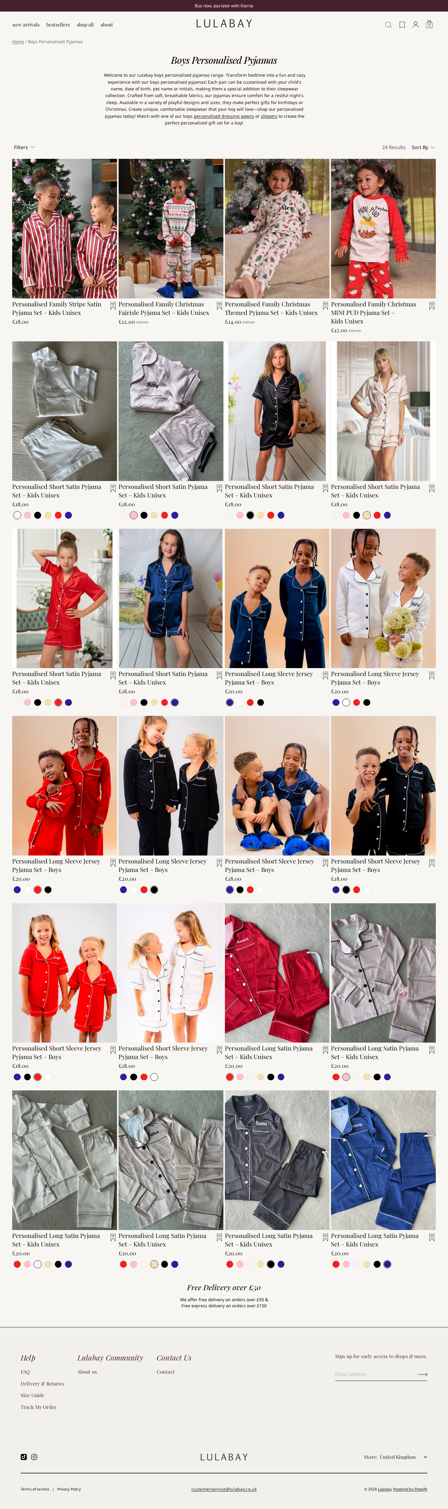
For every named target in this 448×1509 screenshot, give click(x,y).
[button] (424, 147)
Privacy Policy (69, 1489)
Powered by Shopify (410, 1489)
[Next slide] (108, 219)
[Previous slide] (21, 219)
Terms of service (35, 1489)
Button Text (422, 1374)
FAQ (25, 1371)
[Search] (387, 21)
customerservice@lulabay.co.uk (224, 1489)
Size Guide (32, 1395)
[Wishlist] (402, 22)
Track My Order (38, 1407)
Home (18, 41)
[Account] (415, 21)
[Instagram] (34, 1457)
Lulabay (384, 1489)
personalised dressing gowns (224, 116)
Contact (166, 1371)
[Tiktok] (24, 1457)
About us (87, 1371)
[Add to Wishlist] (109, 309)
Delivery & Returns (42, 1383)
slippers (269, 116)
